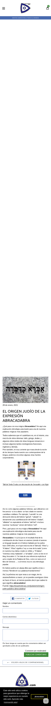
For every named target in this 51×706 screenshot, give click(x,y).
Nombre (6, 606)
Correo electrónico (9, 617)
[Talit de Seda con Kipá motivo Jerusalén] (25, 481)
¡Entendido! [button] (39, 697)
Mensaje (6, 627)
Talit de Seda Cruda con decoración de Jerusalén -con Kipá (25, 484)
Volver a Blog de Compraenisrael (27, 662)
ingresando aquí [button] (10, 702)
